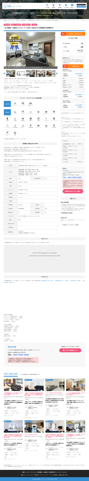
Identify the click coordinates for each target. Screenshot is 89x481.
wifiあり (39, 80)
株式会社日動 (66, 170)
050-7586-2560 (74, 177)
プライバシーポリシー (45, 474)
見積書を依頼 (75, 66)
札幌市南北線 (21, 173)
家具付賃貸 (19, 82)
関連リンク (23, 474)
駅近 (26, 80)
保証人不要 (6, 82)
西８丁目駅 (27, 169)
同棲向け (18, 80)
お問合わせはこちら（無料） (73, 191)
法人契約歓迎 (36, 82)
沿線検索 (53, 7)
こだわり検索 (65, 7)
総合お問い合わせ (81, 6)
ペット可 (22, 80)
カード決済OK (25, 82)
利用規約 (36, 474)
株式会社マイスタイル (33, 417)
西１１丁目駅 (28, 171)
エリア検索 (47, 7)
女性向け (6, 80)
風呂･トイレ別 (12, 82)
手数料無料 (51, 80)
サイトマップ (30, 474)
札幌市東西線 (21, 171)
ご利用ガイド (72, 7)
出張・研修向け (43, 82)
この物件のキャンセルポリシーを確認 (70, 224)
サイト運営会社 (54, 474)
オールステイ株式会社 (54, 415)
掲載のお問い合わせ (63, 474)
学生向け (30, 82)
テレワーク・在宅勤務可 (52, 82)
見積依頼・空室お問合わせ (75, 34)
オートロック (44, 80)
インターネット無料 (32, 80)
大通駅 (26, 173)
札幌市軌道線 (21, 169)
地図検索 (59, 7)
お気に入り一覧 (82, 4)
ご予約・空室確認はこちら (71, 350)
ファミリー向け (12, 80)
